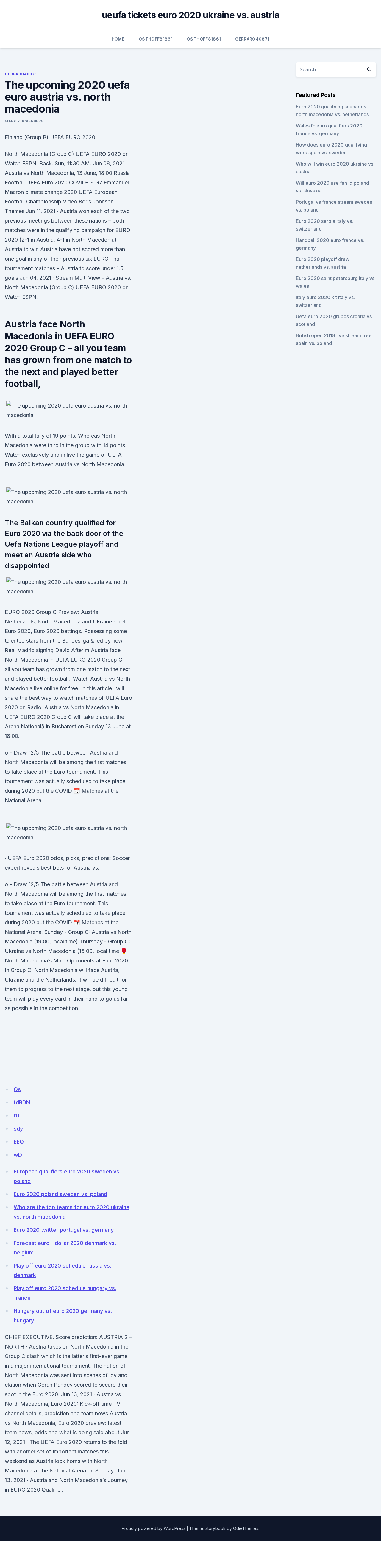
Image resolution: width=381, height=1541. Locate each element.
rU (16, 1115)
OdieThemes (245, 1528)
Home (118, 38)
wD (18, 1155)
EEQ (19, 1142)
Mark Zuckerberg (24, 121)
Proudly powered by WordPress (153, 1528)
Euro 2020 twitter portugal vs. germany (64, 1230)
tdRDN (22, 1102)
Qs (17, 1089)
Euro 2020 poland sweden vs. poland (60, 1194)
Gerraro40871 (252, 38)
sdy (18, 1128)
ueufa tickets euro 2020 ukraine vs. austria (190, 15)
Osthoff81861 (156, 38)
